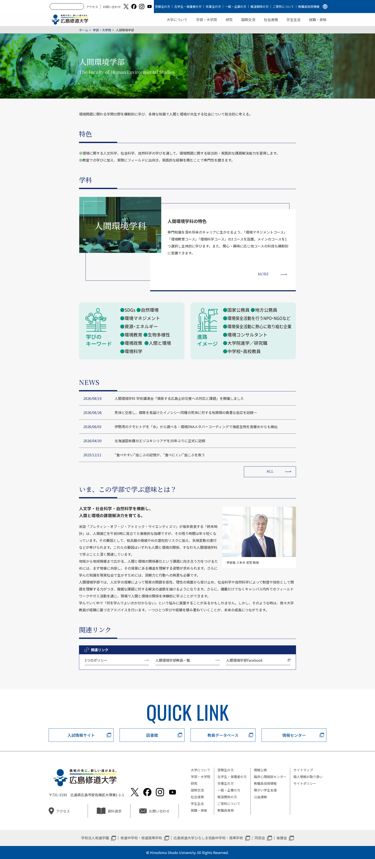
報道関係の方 (259, 6)
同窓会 (260, 837)
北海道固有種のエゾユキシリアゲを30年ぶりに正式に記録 (160, 440)
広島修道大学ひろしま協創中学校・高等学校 (208, 837)
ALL (270, 471)
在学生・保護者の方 (188, 6)
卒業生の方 (213, 6)
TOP (350, 842)
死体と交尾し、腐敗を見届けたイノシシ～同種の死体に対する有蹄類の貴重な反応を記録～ (186, 412)
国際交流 (248, 19)
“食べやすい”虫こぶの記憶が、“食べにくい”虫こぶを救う (160, 454)
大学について (177, 19)
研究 (229, 19)
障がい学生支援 (265, 790)
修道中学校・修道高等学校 (141, 837)
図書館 (152, 735)
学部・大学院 (206, 19)
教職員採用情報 (308, 6)
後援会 (281, 837)
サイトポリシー (304, 783)
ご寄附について (283, 6)
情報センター (294, 735)
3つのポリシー (96, 660)
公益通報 (260, 797)
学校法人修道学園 (95, 837)
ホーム (83, 30)
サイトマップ (303, 770)
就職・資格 (317, 19)
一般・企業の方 (235, 6)
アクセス (92, 7)
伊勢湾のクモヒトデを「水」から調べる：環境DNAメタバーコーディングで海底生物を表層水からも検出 (196, 426)
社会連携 (271, 19)
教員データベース (222, 735)
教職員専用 (225, 810)
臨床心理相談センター (270, 776)
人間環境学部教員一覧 (172, 660)
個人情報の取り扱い (308, 776)
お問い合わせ (112, 7)
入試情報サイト (81, 735)
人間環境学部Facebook (244, 660)
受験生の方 (162, 6)
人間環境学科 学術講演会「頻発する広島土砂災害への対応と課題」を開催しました (179, 398)
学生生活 (293, 19)
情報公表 (260, 770)
